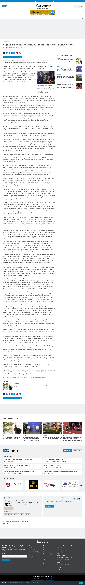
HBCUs (58, 66)
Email (3, 553)
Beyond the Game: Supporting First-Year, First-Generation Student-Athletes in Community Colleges (65, 86)
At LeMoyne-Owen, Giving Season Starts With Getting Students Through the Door (64, 69)
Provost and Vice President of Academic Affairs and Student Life (61, 471)
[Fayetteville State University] (33, 485)
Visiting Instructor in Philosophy (52, 465)
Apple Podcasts (8, 514)
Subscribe (5, 6)
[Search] (78, 6)
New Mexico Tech (48, 473)
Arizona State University (10, 461)
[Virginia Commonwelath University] (70, 485)
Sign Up (6, 560)
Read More (49, 506)
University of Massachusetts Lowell (53, 467)
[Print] (4, 53)
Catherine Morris (9, 47)
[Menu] (81, 6)
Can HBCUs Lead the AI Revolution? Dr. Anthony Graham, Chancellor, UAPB (27, 503)
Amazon (16, 514)
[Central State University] (51, 485)
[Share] (7, 53)
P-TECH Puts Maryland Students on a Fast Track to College (31, 385)
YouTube (28, 514)
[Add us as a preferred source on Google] (20, 53)
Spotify (21, 514)
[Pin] (17, 53)
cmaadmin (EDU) (18, 47)
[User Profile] (75, 6)
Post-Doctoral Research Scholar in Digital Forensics (18, 459)
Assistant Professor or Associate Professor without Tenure (20, 471)
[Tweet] (13, 53)
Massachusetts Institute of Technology (13, 473)
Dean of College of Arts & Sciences (53, 459)
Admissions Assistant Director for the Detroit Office (18, 465)
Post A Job (77, 450)
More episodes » (8, 511)
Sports (58, 83)
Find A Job (67, 450)
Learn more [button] (41, 582)
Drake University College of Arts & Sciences (55, 461)
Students (6, 41)
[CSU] (14, 485)
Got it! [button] (81, 582)
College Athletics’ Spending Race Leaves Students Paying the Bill (65, 77)
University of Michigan (9, 467)
